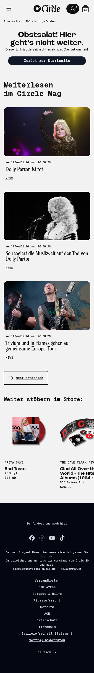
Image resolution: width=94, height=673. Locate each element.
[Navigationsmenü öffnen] (9, 9)
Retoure (47, 607)
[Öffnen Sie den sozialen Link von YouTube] (52, 538)
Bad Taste (15, 469)
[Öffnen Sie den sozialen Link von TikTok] (62, 538)
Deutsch (44, 652)
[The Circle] (47, 9)
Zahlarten (47, 587)
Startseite (12, 21)
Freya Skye (14, 462)
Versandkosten (47, 580)
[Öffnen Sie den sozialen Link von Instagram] (42, 538)
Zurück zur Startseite (47, 60)
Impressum (47, 627)
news (9, 178)
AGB (47, 613)
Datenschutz (47, 620)
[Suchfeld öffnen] (72, 8)
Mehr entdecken (29, 378)
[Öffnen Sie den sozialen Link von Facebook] (32, 538)
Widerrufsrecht (47, 600)
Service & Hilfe (47, 594)
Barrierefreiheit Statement (47, 633)
